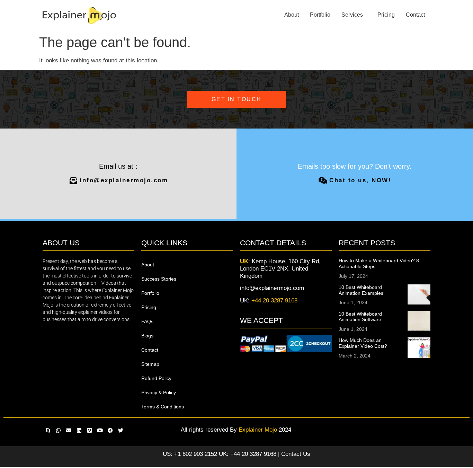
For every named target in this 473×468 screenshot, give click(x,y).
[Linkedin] (79, 430)
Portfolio (320, 15)
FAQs (147, 321)
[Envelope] (68, 430)
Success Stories (158, 279)
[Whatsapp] (58, 430)
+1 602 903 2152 (195, 454)
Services (352, 15)
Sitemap (150, 364)
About (291, 15)
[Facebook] (110, 430)
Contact (415, 15)
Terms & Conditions (162, 406)
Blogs (147, 335)
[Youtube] (100, 430)
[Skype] (48, 430)
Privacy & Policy (158, 392)
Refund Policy (156, 378)
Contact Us (295, 454)
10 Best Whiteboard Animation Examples (361, 290)
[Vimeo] (89, 430)
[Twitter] (120, 430)
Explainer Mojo (258, 429)
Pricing (386, 15)
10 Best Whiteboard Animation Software (360, 317)
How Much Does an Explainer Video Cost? (363, 343)
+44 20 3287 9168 (274, 300)
